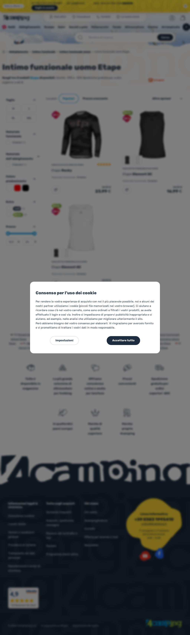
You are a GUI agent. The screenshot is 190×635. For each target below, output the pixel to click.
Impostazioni (64, 340)
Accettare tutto (123, 340)
